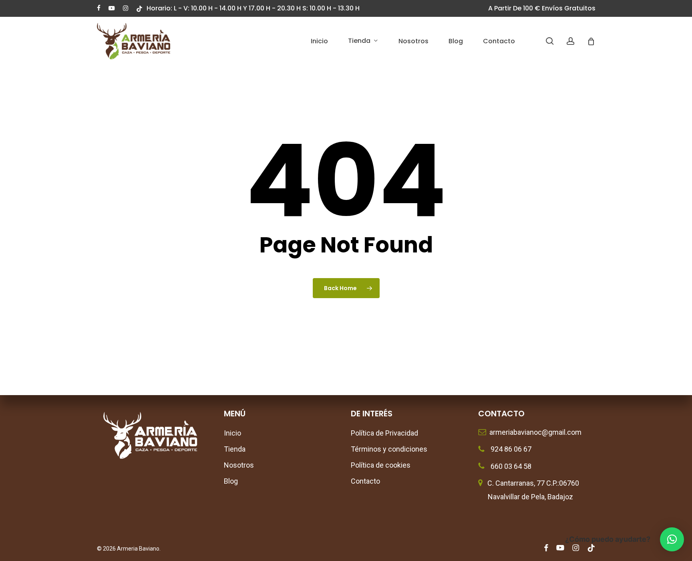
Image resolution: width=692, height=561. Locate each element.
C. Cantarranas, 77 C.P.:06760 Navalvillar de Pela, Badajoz (528, 490)
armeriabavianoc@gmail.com (533, 432)
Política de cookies (380, 465)
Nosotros (239, 465)
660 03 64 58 (510, 466)
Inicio (232, 433)
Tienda (234, 449)
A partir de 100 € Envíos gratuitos (541, 8)
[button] (672, 539)
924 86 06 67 (510, 449)
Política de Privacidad (384, 433)
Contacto (365, 481)
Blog (231, 481)
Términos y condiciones (389, 449)
